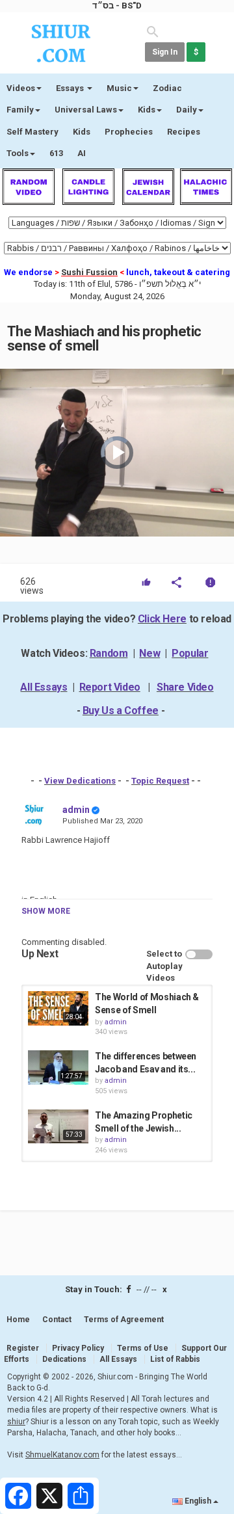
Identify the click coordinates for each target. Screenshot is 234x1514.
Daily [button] (186, 109)
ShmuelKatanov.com (62, 1454)
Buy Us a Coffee (121, 710)
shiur (16, 1421)
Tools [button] (17, 153)
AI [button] (81, 153)
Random (109, 653)
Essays (71, 88)
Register (22, 1348)
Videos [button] (20, 88)
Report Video (109, 687)
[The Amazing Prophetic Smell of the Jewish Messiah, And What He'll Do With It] (58, 1126)
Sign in (164, 52)
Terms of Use (142, 1348)
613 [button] (56, 153)
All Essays (43, 687)
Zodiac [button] (167, 88)
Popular (190, 653)
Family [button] (20, 109)
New (149, 653)
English (198, 1501)
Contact (57, 1319)
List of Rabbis (175, 1359)
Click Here (162, 619)
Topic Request (160, 781)
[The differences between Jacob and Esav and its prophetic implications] (58, 1067)
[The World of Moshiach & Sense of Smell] (58, 1008)
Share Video (185, 687)
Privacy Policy (78, 1348)
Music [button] (119, 88)
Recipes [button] (183, 132)
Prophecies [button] (129, 132)
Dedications (64, 1359)
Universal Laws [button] (86, 109)
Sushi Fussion (89, 272)
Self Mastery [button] (32, 132)
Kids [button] (146, 109)
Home (18, 1319)
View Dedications (80, 781)
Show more (45, 911)
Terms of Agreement (124, 1319)
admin (76, 809)
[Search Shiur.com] (153, 31)
